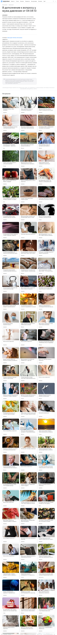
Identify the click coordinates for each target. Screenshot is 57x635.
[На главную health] (6, 1)
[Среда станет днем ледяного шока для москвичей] (10, 158)
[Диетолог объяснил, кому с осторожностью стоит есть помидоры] (28, 623)
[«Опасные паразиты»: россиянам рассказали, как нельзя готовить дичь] (46, 194)
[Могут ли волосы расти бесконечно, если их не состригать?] (46, 588)
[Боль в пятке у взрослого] (28, 462)
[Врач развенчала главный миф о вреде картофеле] (28, 516)
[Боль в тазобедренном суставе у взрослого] (28, 176)
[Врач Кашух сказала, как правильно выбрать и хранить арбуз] (10, 516)
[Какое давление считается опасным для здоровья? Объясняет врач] (28, 105)
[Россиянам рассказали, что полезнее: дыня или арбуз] (10, 409)
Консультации (4, 4)
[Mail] (1, 1)
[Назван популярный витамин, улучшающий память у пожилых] (46, 445)
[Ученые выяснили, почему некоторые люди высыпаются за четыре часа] (28, 373)
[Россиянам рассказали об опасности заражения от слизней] (28, 302)
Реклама (9, 634)
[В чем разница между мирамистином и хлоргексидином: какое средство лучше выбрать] (10, 319)
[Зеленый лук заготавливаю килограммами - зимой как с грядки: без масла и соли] (10, 141)
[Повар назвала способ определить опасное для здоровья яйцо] (46, 158)
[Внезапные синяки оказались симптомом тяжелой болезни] (28, 123)
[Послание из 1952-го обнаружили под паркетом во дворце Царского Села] (46, 123)
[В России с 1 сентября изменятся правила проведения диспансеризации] (46, 248)
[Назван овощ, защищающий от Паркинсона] (46, 623)
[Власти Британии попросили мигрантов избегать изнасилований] (28, 141)
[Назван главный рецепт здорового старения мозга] (10, 588)
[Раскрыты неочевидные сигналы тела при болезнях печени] (10, 123)
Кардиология (11, 4)
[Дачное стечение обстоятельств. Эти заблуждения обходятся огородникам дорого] (28, 391)
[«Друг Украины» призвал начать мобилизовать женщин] (28, 319)
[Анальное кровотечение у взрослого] (10, 623)
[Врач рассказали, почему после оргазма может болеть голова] (28, 212)
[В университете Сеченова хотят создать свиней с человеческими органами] (28, 266)
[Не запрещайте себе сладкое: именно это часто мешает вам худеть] (10, 605)
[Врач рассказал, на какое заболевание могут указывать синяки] (28, 158)
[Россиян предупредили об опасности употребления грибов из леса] (10, 248)
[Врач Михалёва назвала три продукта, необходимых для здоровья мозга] (46, 176)
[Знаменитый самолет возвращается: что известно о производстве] (28, 570)
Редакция (21, 634)
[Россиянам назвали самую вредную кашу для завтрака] (10, 212)
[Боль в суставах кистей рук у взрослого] (46, 355)
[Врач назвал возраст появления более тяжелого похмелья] (28, 284)
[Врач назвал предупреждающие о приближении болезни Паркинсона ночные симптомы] (28, 552)
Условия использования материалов (30, 634)
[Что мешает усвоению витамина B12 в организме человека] (46, 516)
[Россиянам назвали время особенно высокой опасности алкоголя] (10, 266)
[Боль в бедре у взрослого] (10, 534)
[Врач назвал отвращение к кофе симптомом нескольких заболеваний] (46, 319)
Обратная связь (39, 634)
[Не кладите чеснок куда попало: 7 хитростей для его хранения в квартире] (46, 284)
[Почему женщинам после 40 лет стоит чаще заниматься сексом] (28, 498)
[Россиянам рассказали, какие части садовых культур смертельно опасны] (10, 480)
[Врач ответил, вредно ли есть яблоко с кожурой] (10, 176)
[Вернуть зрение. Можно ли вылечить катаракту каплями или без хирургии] (10, 355)
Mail (1, 634)
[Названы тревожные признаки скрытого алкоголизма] (10, 373)
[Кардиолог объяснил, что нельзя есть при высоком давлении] (10, 445)
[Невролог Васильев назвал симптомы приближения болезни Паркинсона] (46, 552)
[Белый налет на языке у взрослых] (28, 445)
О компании (5, 634)
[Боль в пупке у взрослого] (28, 337)
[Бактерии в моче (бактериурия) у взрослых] (28, 534)
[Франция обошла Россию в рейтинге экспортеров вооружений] (46, 391)
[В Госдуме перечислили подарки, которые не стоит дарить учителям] (46, 498)
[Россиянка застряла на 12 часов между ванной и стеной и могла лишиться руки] (46, 462)
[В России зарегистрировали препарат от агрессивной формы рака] (28, 427)
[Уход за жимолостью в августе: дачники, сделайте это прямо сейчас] (10, 194)
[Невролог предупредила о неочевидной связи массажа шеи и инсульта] (46, 302)
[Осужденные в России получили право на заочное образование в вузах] (28, 605)
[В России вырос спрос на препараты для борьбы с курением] (46, 141)
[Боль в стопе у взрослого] (46, 373)
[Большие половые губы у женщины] (10, 105)
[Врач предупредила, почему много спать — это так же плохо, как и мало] (46, 266)
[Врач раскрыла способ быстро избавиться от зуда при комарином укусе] (28, 355)
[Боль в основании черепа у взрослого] (46, 480)
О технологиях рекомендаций (48, 634)
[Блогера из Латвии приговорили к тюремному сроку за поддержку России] (46, 337)
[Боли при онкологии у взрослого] (28, 230)
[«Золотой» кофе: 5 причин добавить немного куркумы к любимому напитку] (10, 570)
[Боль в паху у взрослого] (10, 498)
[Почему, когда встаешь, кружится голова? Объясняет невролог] (10, 230)
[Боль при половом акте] (46, 409)
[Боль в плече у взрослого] (10, 552)
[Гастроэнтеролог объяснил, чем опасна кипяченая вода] (10, 284)
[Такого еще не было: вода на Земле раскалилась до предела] (46, 427)
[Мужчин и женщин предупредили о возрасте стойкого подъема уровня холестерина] (10, 391)
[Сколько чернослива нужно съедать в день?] (28, 194)
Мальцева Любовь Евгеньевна (14, 37)
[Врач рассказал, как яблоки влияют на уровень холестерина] (46, 105)
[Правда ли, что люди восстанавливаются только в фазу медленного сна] (28, 588)
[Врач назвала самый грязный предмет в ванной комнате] (10, 302)
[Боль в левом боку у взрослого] (10, 427)
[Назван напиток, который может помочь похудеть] (28, 480)
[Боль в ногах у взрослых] (10, 337)
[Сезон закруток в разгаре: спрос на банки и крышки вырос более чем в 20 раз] (46, 570)
